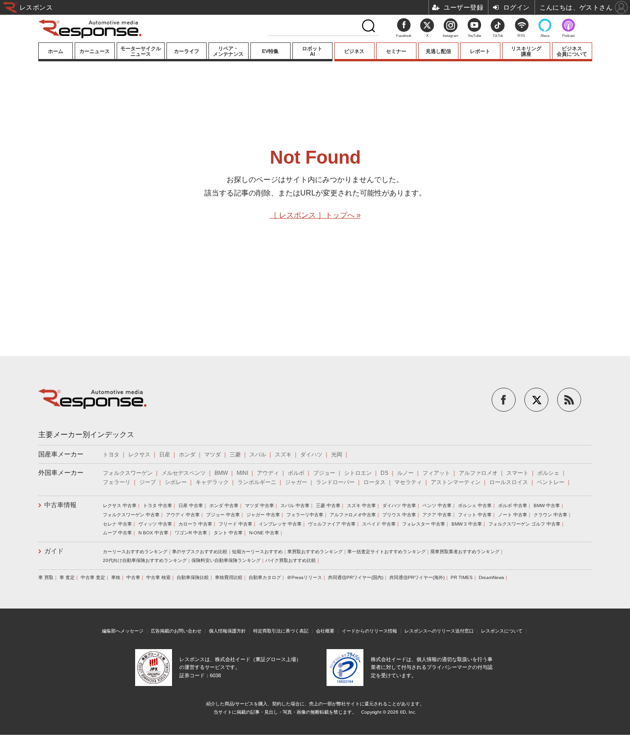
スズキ (283, 454)
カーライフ (186, 51)
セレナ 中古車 (117, 523)
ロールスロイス (508, 482)
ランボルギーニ (257, 482)
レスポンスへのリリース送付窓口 (439, 630)
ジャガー (296, 482)
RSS (521, 36)
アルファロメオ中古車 (353, 514)
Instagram (450, 36)
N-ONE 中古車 (264, 532)
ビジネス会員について (572, 51)
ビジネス (354, 51)
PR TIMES (462, 577)
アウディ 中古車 (183, 514)
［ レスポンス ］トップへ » (315, 215)
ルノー (405, 473)
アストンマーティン (456, 482)
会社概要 (325, 630)
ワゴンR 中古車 (191, 532)
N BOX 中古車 (153, 532)
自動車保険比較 (193, 577)
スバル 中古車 (294, 505)
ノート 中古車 (512, 514)
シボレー (176, 482)
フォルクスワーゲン (128, 473)
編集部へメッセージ (122, 630)
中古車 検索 (158, 577)
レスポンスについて (502, 630)
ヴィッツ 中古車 (155, 523)
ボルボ (296, 473)
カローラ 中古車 (195, 523)
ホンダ (187, 454)
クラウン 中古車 (550, 514)
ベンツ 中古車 (437, 505)
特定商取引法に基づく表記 (281, 630)
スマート (517, 473)
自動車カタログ (265, 577)
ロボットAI (312, 51)
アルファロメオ (478, 473)
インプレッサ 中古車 (280, 523)
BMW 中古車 (547, 505)
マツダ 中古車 (259, 505)
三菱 (235, 454)
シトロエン (358, 473)
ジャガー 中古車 (263, 514)
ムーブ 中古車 (117, 532)
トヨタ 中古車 (157, 505)
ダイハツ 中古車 (399, 505)
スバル (258, 454)
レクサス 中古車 (120, 505)
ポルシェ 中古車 (475, 505)
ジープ (147, 482)
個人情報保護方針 (227, 630)
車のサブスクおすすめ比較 (199, 551)
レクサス (139, 454)
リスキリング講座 (526, 51)
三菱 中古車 (328, 505)
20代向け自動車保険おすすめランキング (145, 560)
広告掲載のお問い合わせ (176, 630)
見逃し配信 (438, 51)
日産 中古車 (190, 505)
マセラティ (408, 482)
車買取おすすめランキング (315, 551)
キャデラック (212, 482)
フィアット (436, 473)
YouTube (474, 36)
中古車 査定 (93, 577)
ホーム (55, 51)
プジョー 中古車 (223, 514)
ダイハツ (311, 454)
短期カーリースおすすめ (257, 551)
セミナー (396, 51)
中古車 (133, 577)
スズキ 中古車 (361, 505)
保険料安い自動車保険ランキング (226, 560)
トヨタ (111, 454)
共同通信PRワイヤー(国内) (355, 577)
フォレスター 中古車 (423, 523)
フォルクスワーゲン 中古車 (131, 514)
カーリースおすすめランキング (135, 551)
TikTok (498, 36)
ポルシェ (548, 473)
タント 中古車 (228, 532)
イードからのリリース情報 (369, 630)
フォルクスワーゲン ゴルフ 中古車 (524, 523)
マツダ (212, 454)
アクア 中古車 (437, 514)
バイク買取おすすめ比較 (290, 560)
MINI (242, 473)
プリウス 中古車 (399, 514)
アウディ (268, 473)
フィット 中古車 (475, 514)
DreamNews (491, 577)
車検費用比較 (229, 577)
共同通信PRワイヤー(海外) (417, 577)
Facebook (403, 36)
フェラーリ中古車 (304, 514)
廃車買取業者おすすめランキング (464, 551)
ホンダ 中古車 (223, 505)
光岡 (336, 454)
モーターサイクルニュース (140, 51)
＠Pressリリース (304, 577)
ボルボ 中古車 (512, 505)
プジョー (324, 473)
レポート (480, 51)
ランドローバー (335, 482)
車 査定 (67, 577)
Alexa (545, 36)
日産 (164, 454)
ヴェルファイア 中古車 (332, 523)
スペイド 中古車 (379, 523)
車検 (115, 577)
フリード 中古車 (235, 523)
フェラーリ (117, 482)
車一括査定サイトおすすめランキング (386, 551)
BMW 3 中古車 (467, 523)
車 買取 (45, 577)
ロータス (374, 482)
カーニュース (94, 51)
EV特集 (270, 51)
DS (384, 473)
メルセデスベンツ (183, 473)
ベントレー (551, 482)
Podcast (568, 36)
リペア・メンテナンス (228, 51)
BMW (221, 473)
